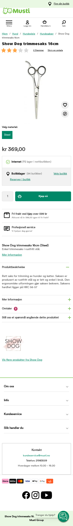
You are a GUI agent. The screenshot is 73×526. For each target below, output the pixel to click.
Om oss (9, 386)
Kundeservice (13, 414)
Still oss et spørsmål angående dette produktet (30, 317)
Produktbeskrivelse (13, 267)
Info (6, 400)
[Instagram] (35, 495)
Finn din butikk (61, 4)
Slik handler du (13, 428)
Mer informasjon (12, 255)
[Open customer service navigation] (63, 516)
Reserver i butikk (20, 179)
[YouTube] (46, 495)
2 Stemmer (38, 50)
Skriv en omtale (55, 50)
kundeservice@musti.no (36, 455)
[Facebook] (26, 495)
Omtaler (9, 308)
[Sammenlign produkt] (65, 114)
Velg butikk (60, 173)
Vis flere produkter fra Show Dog (22, 360)
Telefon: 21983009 (36, 460)
